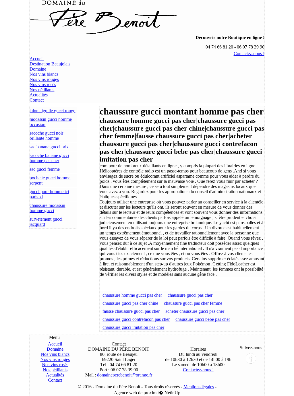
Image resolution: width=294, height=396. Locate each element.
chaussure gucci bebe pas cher (202, 319)
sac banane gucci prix (49, 146)
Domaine (38, 69)
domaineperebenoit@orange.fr (124, 374)
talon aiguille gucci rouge (52, 110)
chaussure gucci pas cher (190, 295)
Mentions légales (198, 386)
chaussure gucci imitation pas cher (133, 327)
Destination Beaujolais (50, 63)
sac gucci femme (45, 169)
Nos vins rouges (44, 79)
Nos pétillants (42, 89)
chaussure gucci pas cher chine (130, 303)
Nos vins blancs (44, 74)
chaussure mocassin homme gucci (47, 208)
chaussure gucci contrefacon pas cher (136, 319)
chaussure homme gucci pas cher (132, 295)
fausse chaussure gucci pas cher (131, 311)
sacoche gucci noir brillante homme (46, 136)
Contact (37, 100)
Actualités (39, 94)
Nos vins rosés (43, 84)
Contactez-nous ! (249, 53)
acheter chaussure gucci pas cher (194, 311)
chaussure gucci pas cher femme (193, 303)
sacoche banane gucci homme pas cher (49, 158)
